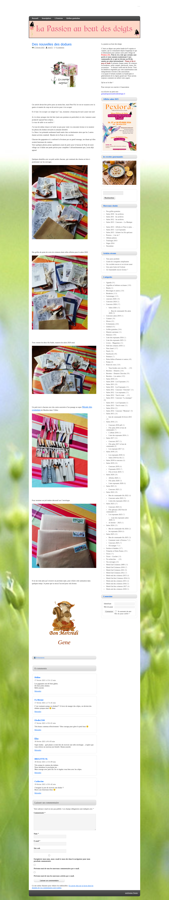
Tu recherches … (112, 559)
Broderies (109, 293)
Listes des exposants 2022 (118, 501)
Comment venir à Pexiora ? (118, 540)
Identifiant (107, 604)
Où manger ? (113, 546)
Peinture (109, 357)
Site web (37, 848)
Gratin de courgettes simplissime (117, 262)
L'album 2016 (113, 433)
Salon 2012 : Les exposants (115, 392)
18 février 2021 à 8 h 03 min (45, 741)
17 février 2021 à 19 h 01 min (45, 723)
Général (109, 327)
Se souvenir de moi (124, 611)
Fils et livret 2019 (115, 472)
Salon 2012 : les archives (115, 219)
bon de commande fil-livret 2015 (120, 417)
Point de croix (111, 365)
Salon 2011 (110, 384)
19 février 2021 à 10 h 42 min (45, 784)
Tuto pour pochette (112, 259)
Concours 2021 (114, 489)
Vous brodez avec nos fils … (119, 368)
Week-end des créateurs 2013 (116, 575)
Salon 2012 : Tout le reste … (116, 395)
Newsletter (110, 246)
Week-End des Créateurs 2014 (116, 578)
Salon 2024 (110, 525)
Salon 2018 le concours (114, 460)
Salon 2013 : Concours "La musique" (119, 398)
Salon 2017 (110, 438)
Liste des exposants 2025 (114, 340)
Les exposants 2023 (115, 514)
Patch (108, 351)
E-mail (37, 841)
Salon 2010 (110, 379)
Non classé (110, 348)
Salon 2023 (110, 504)
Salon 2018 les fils (115, 458)
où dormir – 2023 (115, 523)
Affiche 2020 (113, 478)
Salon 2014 (110, 408)
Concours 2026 (111, 304)
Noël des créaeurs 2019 (114, 346)
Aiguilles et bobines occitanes (116, 285)
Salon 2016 (110, 422)
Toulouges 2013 (111, 241)
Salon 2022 (110, 492)
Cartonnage (110, 296)
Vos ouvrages (110, 562)
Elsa (36, 738)
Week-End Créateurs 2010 (115, 567)
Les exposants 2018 (115, 455)
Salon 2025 (110, 534)
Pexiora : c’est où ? (113, 235)
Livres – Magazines (113, 343)
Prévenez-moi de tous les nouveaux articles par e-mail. (54, 876)
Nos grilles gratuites (113, 211)
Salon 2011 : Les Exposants (115, 387)
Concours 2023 (114, 507)
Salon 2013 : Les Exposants (116, 230)
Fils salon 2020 (114, 481)
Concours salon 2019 (113, 316)
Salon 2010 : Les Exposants (116, 382)
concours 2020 (111, 299)
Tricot (108, 554)
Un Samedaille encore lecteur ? (117, 270)
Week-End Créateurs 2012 (115, 573)
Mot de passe (108, 607)
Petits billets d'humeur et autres (117, 359)
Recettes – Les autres (113, 376)
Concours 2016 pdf (115, 425)
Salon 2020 (110, 475)
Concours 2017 (114, 441)
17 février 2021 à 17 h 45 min (45, 703)
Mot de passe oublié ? (122, 614)
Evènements (40, 658)
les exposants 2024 (115, 531)
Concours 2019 (114, 466)
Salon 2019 (110, 463)
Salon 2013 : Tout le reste (115, 405)
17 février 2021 (39, 47)
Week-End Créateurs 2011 (115, 570)
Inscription (46, 18)
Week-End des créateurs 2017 (116, 586)
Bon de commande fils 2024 (118, 529)
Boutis (108, 288)
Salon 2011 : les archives (114, 217)
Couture (109, 318)
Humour (109, 335)
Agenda (108, 283)
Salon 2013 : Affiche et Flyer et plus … (120, 227)
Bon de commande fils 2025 (118, 537)
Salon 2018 (110, 452)
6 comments (60, 47)
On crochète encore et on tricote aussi (119, 264)
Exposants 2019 (114, 469)
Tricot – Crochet (112, 556)
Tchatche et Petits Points (114, 551)
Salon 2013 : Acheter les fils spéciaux (119, 232)
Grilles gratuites (73, 18)
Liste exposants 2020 (116, 483)
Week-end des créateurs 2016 (116, 584)
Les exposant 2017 (115, 449)
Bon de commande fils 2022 (118, 495)
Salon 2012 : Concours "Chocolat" (118, 390)
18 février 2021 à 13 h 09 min (45, 762)
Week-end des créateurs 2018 (116, 589)
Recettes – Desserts (112, 371)
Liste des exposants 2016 (117, 435)
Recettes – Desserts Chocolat (116, 373)
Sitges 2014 (110, 243)
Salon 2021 (110, 486)
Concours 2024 (111, 302)
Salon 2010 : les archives (115, 214)
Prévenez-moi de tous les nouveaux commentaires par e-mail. (56, 868)
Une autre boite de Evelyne (115, 267)
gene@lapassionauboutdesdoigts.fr (113, 94)
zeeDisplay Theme (131, 893)
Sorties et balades (112, 548)
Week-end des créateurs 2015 (116, 581)
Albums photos (111, 238)
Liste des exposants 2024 (114, 337)
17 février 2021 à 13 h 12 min (45, 680)
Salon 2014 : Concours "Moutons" (118, 411)
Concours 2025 (114, 543)
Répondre (38, 691)
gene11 (50, 47)
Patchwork (110, 354)
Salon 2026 (113, 308)
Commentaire (39, 813)
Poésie (108, 362)
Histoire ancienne (112, 332)
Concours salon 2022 (116, 498)
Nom (36, 834)
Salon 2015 (110, 414)
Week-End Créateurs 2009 (115, 565)
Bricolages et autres (113, 291)
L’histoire (59, 18)
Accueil (35, 18)
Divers (108, 321)
